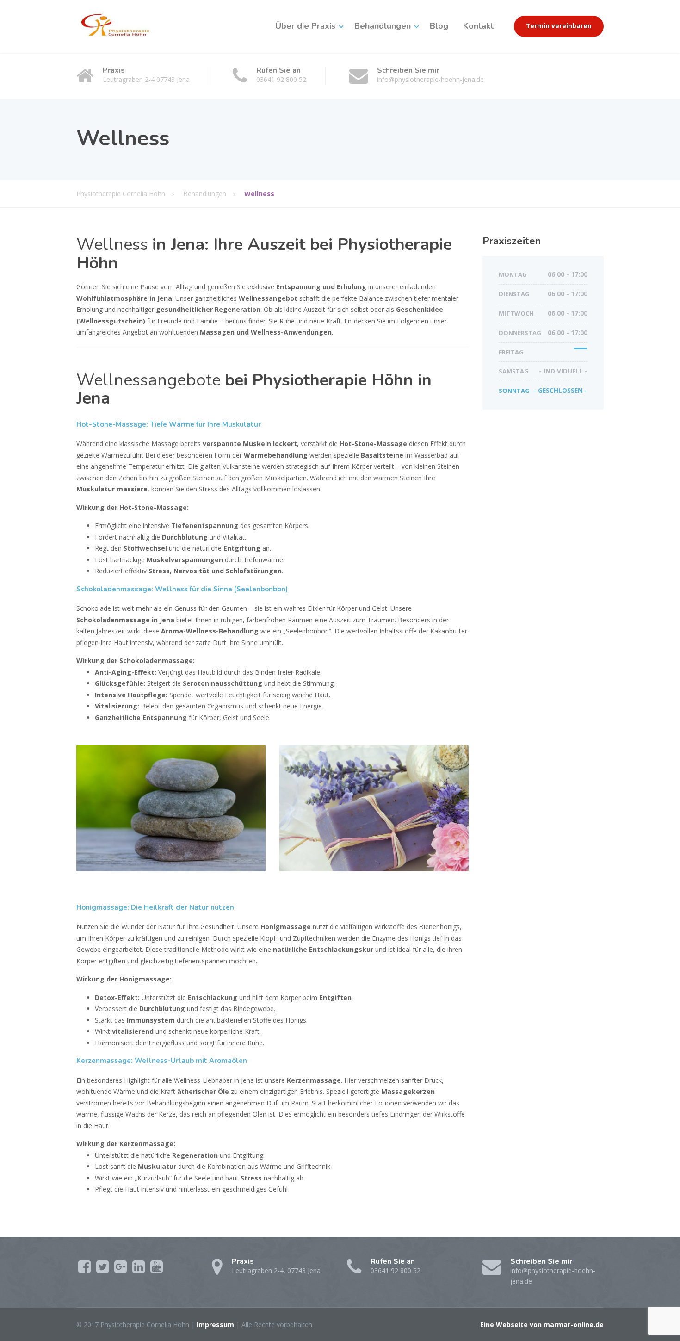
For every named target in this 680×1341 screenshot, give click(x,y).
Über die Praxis (305, 25)
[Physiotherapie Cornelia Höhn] (119, 26)
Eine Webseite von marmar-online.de (542, 1324)
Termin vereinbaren (559, 26)
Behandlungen (382, 25)
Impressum (215, 1324)
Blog (439, 25)
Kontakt (478, 25)
